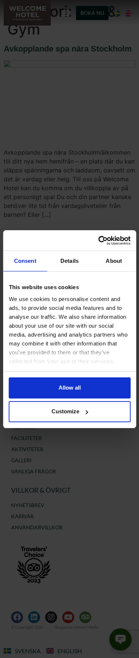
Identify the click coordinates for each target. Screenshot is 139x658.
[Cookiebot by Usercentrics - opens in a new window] (98, 240)
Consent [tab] (25, 261)
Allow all (70, 387)
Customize (65, 411)
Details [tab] (69, 261)
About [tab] (114, 261)
